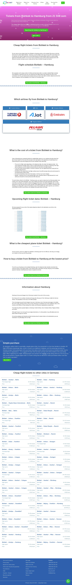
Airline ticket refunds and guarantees (11, 566)
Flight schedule (47, 3)
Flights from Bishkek (19, 3)
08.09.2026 (19, 230)
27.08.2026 (19, 214)
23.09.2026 (43, 230)
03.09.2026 (19, 223)
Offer (4, 570)
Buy (63, 2)
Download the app (54, 3)
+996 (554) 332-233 (52, 562)
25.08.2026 (19, 211)
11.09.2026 (43, 214)
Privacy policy (6, 562)
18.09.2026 (43, 223)
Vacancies (5, 577)
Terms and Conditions (8, 560)
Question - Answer (7, 573)
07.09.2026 (19, 229)
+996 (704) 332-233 (52, 566)
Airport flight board (30, 570)
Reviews (27, 575)
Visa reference (6, 568)
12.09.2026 (43, 215)
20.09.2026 (43, 226)
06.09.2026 (19, 228)
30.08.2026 (19, 218)
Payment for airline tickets (9, 564)
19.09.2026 (43, 225)
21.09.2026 (43, 228)
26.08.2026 (19, 212)
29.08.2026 (19, 216)
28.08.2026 (19, 215)
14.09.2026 (43, 218)
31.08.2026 (19, 219)
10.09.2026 (43, 212)
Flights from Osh (26, 3)
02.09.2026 (19, 222)
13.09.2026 (43, 216)
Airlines (42, 2)
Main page (28, 560)
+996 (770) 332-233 (52, 564)
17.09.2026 (43, 222)
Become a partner (7, 575)
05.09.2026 (19, 226)
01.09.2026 (19, 221)
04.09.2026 (19, 225)
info (51, 573)
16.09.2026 (43, 221)
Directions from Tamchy (35, 3)
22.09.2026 (43, 229)
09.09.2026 (43, 211)
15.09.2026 (43, 219)
